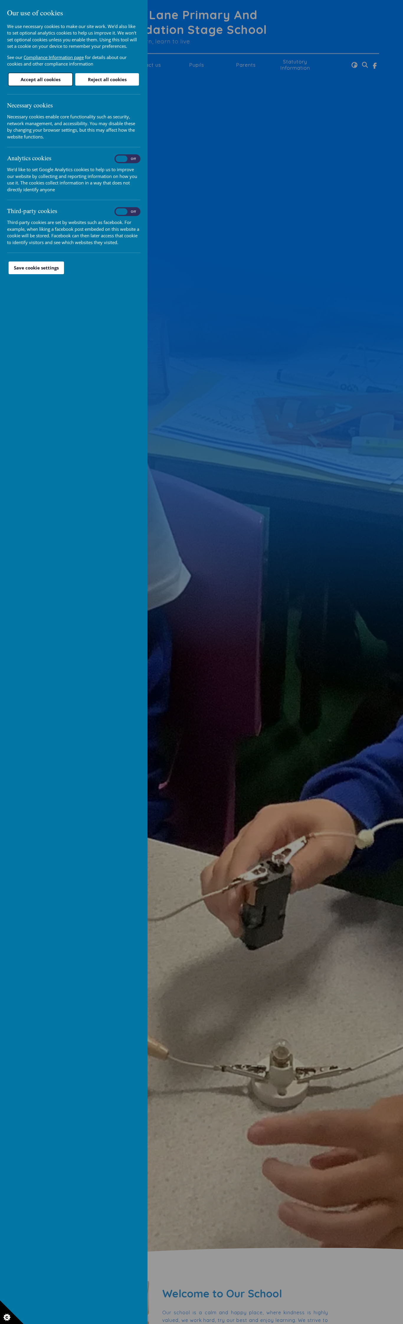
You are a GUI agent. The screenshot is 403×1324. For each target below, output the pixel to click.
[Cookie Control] (12, 1312)
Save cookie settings (36, 268)
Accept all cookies (40, 79)
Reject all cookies (107, 79)
